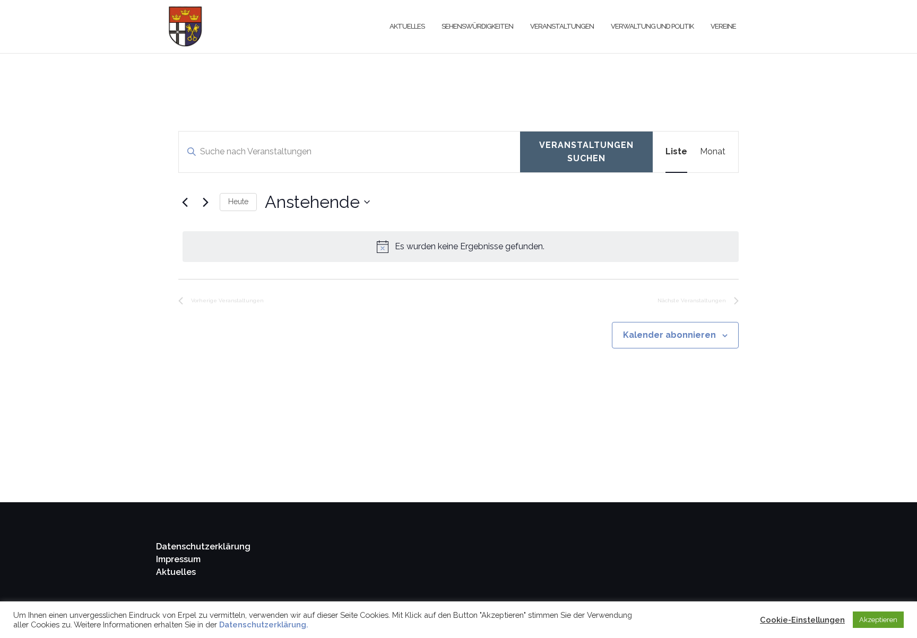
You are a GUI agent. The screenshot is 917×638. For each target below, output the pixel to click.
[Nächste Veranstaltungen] (205, 202)
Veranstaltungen (562, 26)
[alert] (461, 246)
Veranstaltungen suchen (586, 152)
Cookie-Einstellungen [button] (802, 619)
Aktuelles (407, 26)
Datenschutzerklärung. (263, 624)
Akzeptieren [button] (878, 620)
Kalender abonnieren (669, 335)
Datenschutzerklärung (203, 546)
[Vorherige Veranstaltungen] (184, 202)
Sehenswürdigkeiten (477, 26)
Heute (238, 201)
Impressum (178, 559)
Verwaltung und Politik (652, 26)
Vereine (723, 26)
